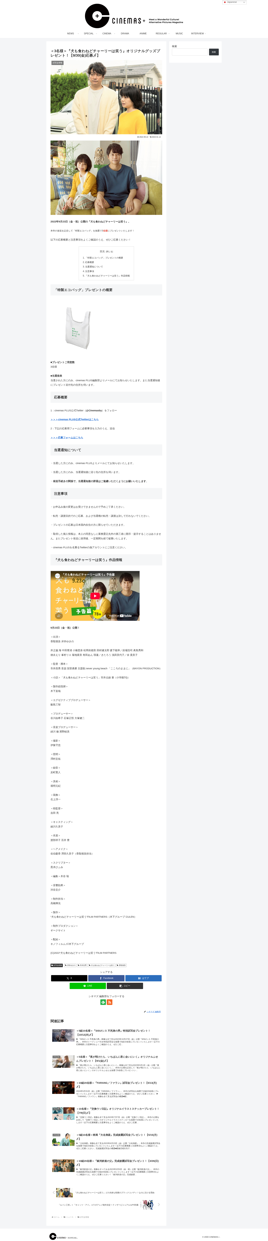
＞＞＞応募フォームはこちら (67, 437)
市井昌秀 (83, 965)
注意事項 (89, 271)
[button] (125, 986)
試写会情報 (58, 965)
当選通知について (94, 266)
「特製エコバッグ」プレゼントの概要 (104, 257)
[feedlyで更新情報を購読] (103, 1002)
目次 (102, 251)
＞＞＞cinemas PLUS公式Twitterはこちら (75, 419)
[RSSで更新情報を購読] (109, 1002)
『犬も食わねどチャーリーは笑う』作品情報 (107, 275)
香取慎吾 (122, 965)
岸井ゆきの (71, 965)
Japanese (232, 2)
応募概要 (89, 262)
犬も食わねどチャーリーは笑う (102, 965)
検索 (174, 46)
